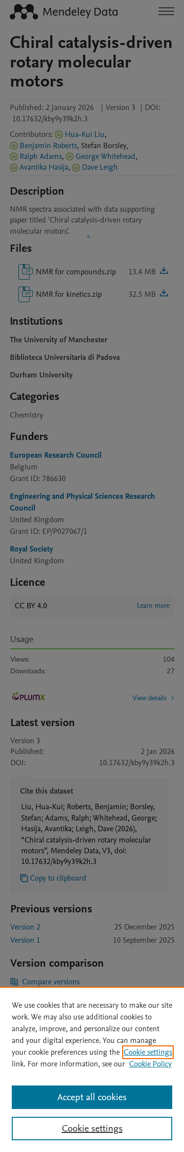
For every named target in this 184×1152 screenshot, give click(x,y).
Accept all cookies (92, 1097)
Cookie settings (148, 1052)
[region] (92, 1069)
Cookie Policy (150, 1064)
